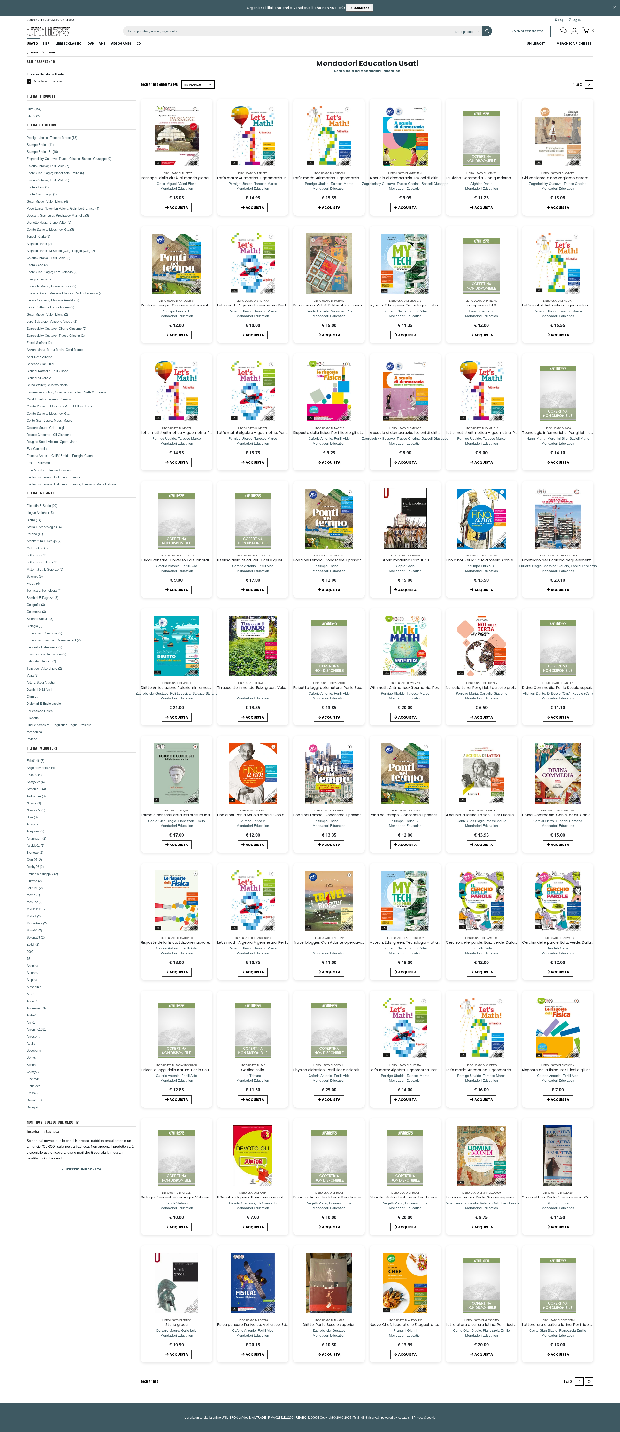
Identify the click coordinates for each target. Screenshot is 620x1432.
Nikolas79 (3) (36, 810)
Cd (138, 43)
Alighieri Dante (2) (39, 244)
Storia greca (176, 1324)
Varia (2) (32, 675)
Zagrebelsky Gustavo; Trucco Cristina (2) (56, 335)
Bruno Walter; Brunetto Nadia (47, 385)
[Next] (589, 84)
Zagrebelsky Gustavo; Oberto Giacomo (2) (56, 328)
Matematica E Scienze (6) (45, 569)
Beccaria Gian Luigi (40, 364)
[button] (588, 30)
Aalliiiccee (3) (36, 796)
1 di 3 (579, 85)
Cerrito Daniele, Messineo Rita (48, 413)
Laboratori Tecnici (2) (41, 661)
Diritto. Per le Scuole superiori (329, 1324)
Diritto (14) (34, 520)
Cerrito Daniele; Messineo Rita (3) (50, 229)
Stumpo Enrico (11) (40, 144)
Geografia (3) (36, 605)
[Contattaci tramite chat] (563, 31)
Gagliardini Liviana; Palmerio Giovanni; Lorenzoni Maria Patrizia (71, 484)
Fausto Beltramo (38, 463)
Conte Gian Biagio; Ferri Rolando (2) (52, 272)
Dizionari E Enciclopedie (44, 703)
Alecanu (32, 972)
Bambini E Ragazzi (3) (42, 597)
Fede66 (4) (34, 775)
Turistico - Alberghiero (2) (44, 668)
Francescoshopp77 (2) (42, 874)
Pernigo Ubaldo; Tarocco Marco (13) (52, 137)
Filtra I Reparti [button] (40, 492)
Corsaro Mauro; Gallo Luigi (45, 427)
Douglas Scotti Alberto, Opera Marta (52, 441)
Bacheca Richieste (575, 43)
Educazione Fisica (40, 711)
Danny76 (33, 1107)
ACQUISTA (179, 207)
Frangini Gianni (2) (39, 279)
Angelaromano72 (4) (41, 768)
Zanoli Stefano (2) (39, 342)
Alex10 (31, 994)
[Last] (589, 1381)
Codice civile (252, 1069)
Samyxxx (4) (36, 782)
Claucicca (33, 1086)
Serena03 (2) (36, 937)
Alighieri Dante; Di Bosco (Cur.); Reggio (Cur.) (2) (61, 251)
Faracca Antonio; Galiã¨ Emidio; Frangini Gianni (60, 456)
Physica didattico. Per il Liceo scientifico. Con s (335, 1069)
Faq (560, 20)
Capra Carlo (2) (37, 265)
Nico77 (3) (34, 803)
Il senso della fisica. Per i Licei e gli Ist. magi (255, 560)
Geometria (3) (36, 612)
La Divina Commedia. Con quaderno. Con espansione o (496, 177)
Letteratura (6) (36, 555)
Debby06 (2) (35, 866)
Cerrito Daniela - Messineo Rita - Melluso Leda (59, 406)
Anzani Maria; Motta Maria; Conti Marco (55, 349)
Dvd (90, 43)
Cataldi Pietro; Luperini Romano (49, 399)
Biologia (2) (34, 626)
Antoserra (33, 1036)
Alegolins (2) (35, 831)
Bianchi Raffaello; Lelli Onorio (47, 371)
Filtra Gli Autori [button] (41, 124)
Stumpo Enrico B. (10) (42, 151)
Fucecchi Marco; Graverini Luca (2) (51, 286)
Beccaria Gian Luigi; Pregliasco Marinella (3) (58, 215)
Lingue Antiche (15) (40, 512)
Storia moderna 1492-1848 (405, 560)
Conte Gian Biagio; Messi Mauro (49, 420)
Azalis (31, 1043)
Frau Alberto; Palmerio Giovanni (49, 470)
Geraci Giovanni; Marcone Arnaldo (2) (53, 300)
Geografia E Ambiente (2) (44, 647)
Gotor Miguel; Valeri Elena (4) (47, 201)
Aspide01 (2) (35, 845)
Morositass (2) (37, 923)
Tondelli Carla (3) (38, 236)
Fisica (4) (33, 583)
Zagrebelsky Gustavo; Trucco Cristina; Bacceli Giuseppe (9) (69, 159)
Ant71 (31, 1022)
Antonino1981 (36, 1029)
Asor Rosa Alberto (39, 357)
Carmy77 (33, 1072)
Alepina (32, 980)
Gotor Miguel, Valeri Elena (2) (47, 314)
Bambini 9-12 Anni (39, 689)
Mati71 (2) (34, 916)
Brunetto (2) (35, 852)
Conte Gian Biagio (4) (42, 194)
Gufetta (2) (34, 881)
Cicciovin (33, 1079)
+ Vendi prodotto (527, 31)
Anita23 (32, 1015)
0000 (30, 951)
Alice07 (32, 1001)
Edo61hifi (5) (35, 761)
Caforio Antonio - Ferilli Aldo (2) (48, 258)
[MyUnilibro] (574, 31)
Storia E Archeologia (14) (44, 527)
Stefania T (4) (36, 789)
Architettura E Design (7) (44, 541)
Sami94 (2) (34, 930)
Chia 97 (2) (34, 859)
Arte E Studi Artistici (41, 682)
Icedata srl (404, 1418)
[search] (487, 31)
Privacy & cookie (425, 1418)
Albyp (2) (33, 824)
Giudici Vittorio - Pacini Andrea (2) (50, 307)
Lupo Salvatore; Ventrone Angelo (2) (52, 321)
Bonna (31, 1065)
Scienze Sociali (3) (40, 619)
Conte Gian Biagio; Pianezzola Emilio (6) (55, 173)
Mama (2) (33, 895)
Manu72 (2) (34, 902)
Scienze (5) (35, 576)
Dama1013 (34, 1100)
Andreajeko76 (36, 1008)
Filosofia (33, 718)
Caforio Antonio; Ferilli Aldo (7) (48, 166)
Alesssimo (34, 987)
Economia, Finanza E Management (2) (54, 640)
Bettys (31, 1057)
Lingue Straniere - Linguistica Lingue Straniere (59, 725)
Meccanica (34, 732)
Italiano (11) (35, 534)
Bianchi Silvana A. (39, 378)
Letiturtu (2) (35, 888)
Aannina (32, 965)
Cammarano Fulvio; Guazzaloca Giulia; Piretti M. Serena (66, 392)
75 (28, 958)
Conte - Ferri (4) (38, 187)
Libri (46, 43)
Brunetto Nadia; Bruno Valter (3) (49, 222)
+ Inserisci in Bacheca (81, 1169)
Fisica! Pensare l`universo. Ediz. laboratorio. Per (182, 560)
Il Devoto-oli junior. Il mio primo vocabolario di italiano (265, 1197)
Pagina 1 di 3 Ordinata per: (160, 84)
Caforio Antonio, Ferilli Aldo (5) (48, 180)
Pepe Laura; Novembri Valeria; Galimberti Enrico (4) (63, 208)
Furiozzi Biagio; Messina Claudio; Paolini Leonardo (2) (64, 293)
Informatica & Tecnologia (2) (46, 654)
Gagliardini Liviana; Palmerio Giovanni (53, 477)
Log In (576, 20)
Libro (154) (34, 109)
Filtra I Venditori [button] (42, 748)
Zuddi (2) (33, 944)
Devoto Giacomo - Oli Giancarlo (49, 434)
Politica (32, 739)
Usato (32, 43)
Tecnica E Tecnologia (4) (44, 590)
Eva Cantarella (37, 448)
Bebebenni (34, 1050)
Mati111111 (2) (36, 909)
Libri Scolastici (68, 43)
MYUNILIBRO (360, 8)
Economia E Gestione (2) (44, 633)
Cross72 (32, 1093)
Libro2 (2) (33, 116)
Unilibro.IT (536, 43)
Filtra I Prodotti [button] (42, 96)
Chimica (32, 696)
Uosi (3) (32, 817)
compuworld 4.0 (481, 305)
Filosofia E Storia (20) (42, 505)
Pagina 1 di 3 (149, 1381)
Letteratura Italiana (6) (42, 562)
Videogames (121, 43)
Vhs (102, 43)
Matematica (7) (37, 548)
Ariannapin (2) (36, 838)
